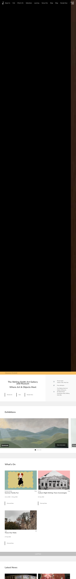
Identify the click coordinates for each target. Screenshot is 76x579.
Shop (51, 3)
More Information (61, 445)
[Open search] (70, 3)
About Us (7, 3)
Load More (38, 554)
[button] (35, 449)
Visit (13, 3)
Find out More (10, 503)
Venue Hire (45, 3)
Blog (56, 3)
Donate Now (63, 3)
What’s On (20, 3)
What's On (9, 394)
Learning (36, 3)
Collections (29, 3)
